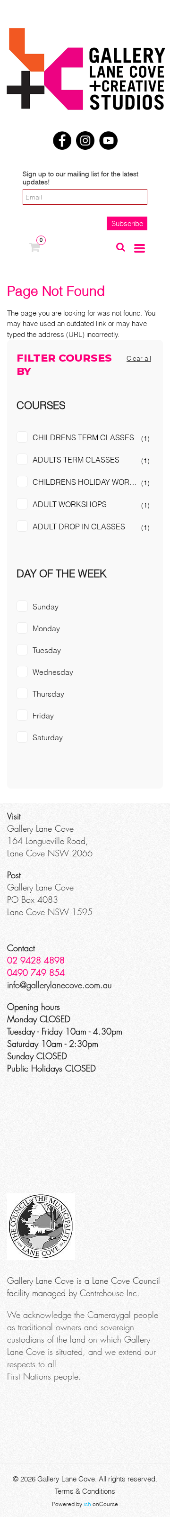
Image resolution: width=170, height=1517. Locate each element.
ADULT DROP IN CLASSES (79, 526)
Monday (46, 628)
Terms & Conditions (85, 1491)
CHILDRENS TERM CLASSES (83, 437)
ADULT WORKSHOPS (70, 504)
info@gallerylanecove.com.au (59, 984)
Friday (43, 715)
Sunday (46, 606)
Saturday (48, 737)
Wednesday (53, 672)
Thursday (48, 694)
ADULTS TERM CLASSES (76, 459)
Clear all (139, 358)
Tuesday (47, 650)
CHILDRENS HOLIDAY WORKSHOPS (93, 482)
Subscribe (127, 223)
